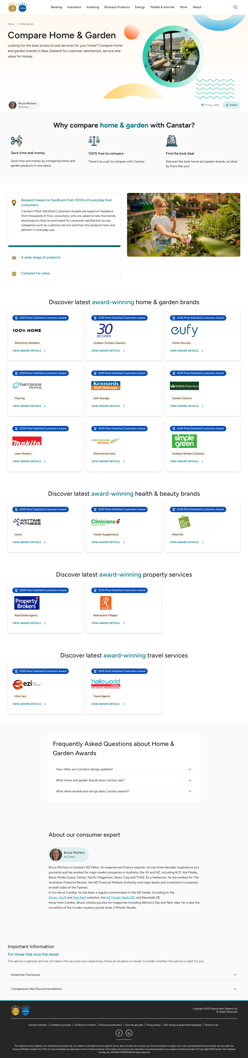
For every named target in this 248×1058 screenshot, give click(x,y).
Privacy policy (153, 1025)
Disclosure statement (110, 1025)
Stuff (62, 897)
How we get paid (134, 1025)
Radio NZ (128, 897)
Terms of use (211, 1025)
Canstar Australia (37, 1025)
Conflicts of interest (85, 1025)
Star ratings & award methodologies (183, 1025)
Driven (53, 897)
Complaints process (60, 1025)
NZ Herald (113, 897)
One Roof (79, 897)
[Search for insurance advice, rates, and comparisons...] (235, 7)
